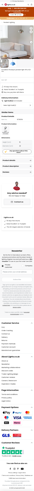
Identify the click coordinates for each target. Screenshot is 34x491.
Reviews (6, 172)
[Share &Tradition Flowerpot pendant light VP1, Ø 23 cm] (31, 31)
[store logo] (11, 4)
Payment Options (10, 407)
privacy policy (17, 307)
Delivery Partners (10, 430)
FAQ (3, 327)
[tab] (17, 337)
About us (5, 361)
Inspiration (5, 384)
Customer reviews (8, 377)
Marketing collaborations (11, 367)
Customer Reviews (11, 442)
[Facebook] (11, 469)
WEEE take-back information (17, 478)
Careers (5, 381)
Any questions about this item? (19, 151)
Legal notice (6, 401)
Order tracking (7, 330)
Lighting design (12, 374)
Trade (4, 374)
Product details (9, 160)
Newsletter (6, 364)
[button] (4, 63)
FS (16, 15)
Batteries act (28, 475)
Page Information (10, 390)
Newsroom (13, 381)
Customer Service (10, 323)
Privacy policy (7, 398)
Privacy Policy (20, 475)
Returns (4, 340)
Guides (13, 384)
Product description (11, 166)
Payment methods (8, 344)
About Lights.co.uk (11, 356)
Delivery (5, 337)
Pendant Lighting (9, 22)
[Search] (28, 4)
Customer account (9, 347)
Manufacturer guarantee (11, 350)
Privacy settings (12, 472)
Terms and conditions (10, 394)
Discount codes (7, 371)
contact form (6, 305)
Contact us (6, 334)
